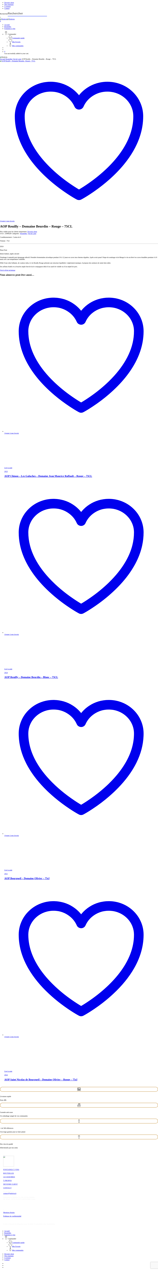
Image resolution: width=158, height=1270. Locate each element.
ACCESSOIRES (9, 1177)
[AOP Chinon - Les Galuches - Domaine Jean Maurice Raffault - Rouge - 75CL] (20, 466)
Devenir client (32, 232)
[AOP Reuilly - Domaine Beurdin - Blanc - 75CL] (20, 667)
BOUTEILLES (8, 1173)
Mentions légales (9, 1212)
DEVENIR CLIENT (10, 1184)
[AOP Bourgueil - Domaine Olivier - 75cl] (20, 868)
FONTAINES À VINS (11, 1170)
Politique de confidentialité (12, 1216)
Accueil (2, 59)
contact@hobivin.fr (9, 1193)
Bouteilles (9, 59)
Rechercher (4, 14)
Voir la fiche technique (7, 270)
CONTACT (7, 1188)
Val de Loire (17, 59)
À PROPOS (7, 1180)
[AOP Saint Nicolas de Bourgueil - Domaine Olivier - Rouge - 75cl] (20, 1069)
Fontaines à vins (9, 1235)
